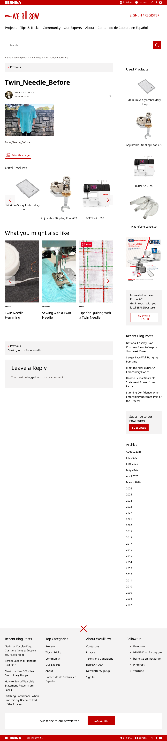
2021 (129, 519)
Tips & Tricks (29, 27)
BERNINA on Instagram (147, 652)
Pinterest (138, 664)
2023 (129, 507)
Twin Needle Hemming (14, 315)
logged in (33, 377)
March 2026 (133, 482)
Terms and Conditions (99, 658)
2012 (129, 574)
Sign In (90, 677)
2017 (129, 543)
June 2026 (132, 464)
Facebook (139, 646)
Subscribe (139, 427)
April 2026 (132, 476)
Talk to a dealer (144, 318)
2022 (129, 513)
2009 (129, 592)
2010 (129, 586)
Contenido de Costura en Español (123, 27)
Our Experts (73, 27)
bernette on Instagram (147, 658)
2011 (129, 580)
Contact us (92, 646)
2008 (129, 599)
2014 (129, 562)
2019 (129, 531)
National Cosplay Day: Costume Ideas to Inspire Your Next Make (141, 347)
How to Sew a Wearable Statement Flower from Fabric (140, 382)
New (81, 306)
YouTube (138, 671)
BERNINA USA (94, 664)
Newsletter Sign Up (98, 671)
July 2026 (131, 458)
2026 (129, 488)
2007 (129, 605)
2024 (129, 500)
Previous (15, 67)
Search (157, 45)
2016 (129, 550)
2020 (129, 525)
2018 (129, 537)
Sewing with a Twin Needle (28, 57)
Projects (11, 27)
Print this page (21, 155)
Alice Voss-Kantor (24, 92)
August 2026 (133, 451)
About (89, 27)
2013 (129, 568)
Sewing (9, 306)
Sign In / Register (144, 15)
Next (108, 200)
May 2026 (132, 470)
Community (52, 27)
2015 (129, 556)
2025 (129, 494)
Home (8, 57)
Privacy (90, 652)
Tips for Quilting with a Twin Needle (95, 315)
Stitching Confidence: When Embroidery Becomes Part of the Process (144, 397)
